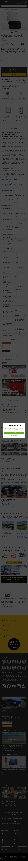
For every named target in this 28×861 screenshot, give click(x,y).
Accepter (14, 432)
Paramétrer (14, 435)
